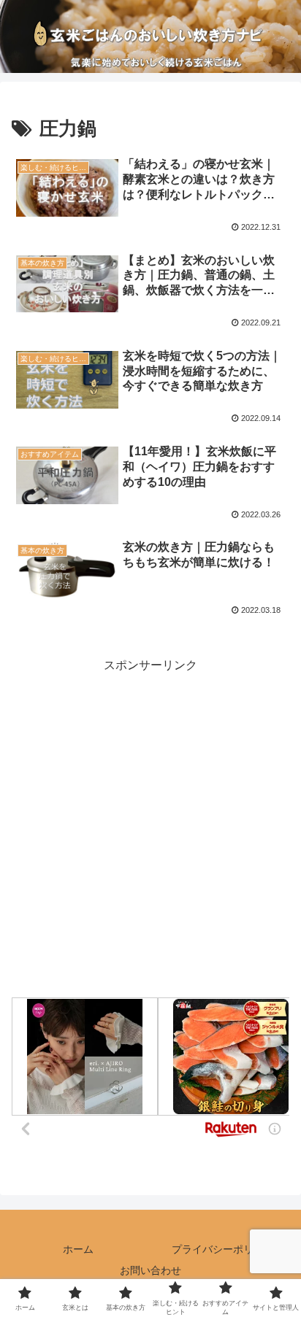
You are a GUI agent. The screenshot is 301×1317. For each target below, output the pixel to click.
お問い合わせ (150, 1270)
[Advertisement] (150, 826)
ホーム (78, 1249)
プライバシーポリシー (223, 1249)
